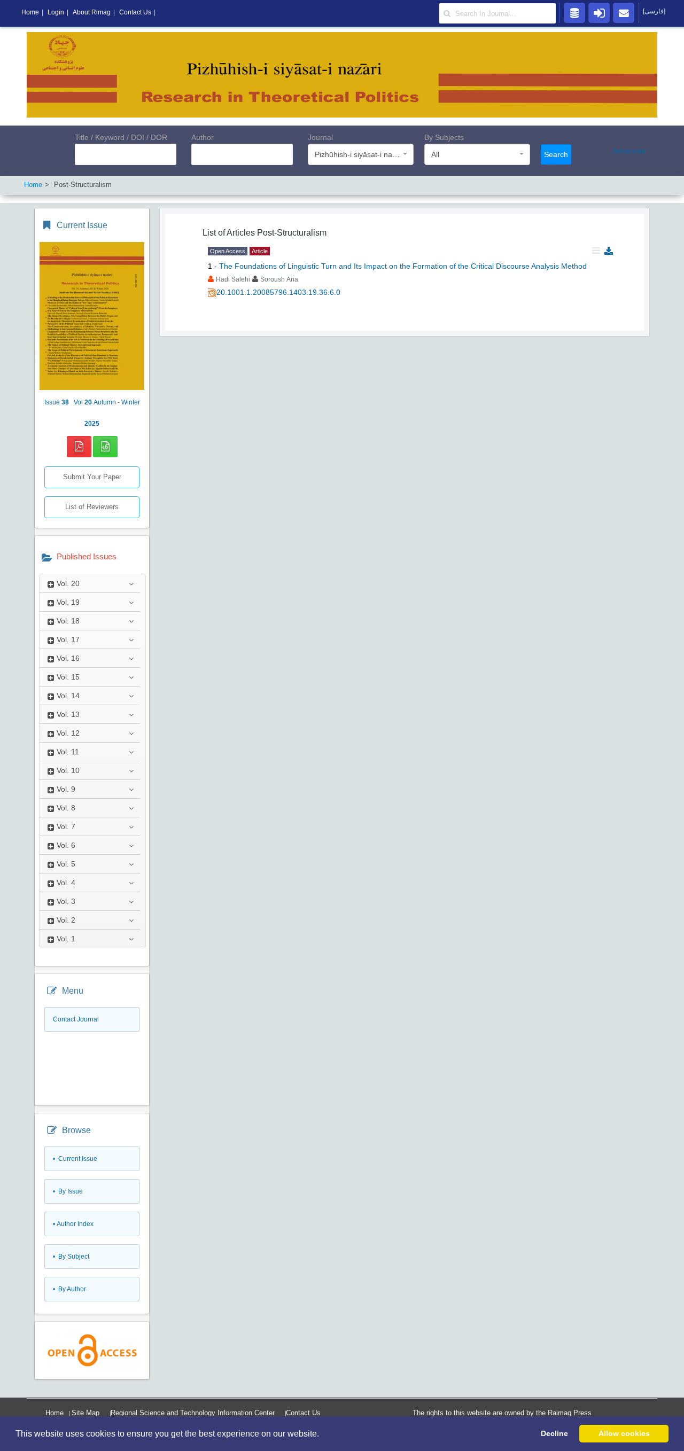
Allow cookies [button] (624, 1433)
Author (202, 137)
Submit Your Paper (92, 477)
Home (54, 1413)
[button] (322, 1434)
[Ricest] (574, 12)
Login (56, 12)
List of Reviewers (92, 507)
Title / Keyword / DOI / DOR (121, 137)
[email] (623, 12)
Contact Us (303, 1413)
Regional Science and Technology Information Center (193, 1413)
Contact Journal (76, 1019)
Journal (320, 137)
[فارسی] (654, 11)
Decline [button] (554, 1433)
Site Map (85, 1413)
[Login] (599, 12)
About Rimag (92, 12)
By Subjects (444, 137)
